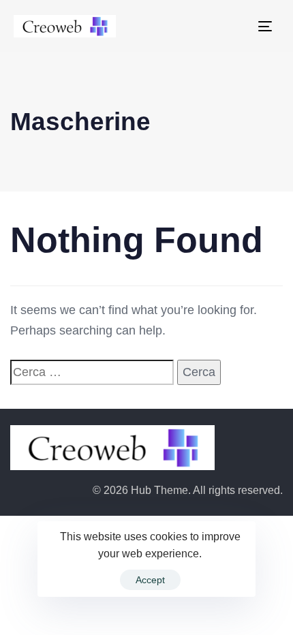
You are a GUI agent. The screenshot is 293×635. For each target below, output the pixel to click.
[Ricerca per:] (92, 372)
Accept (150, 579)
